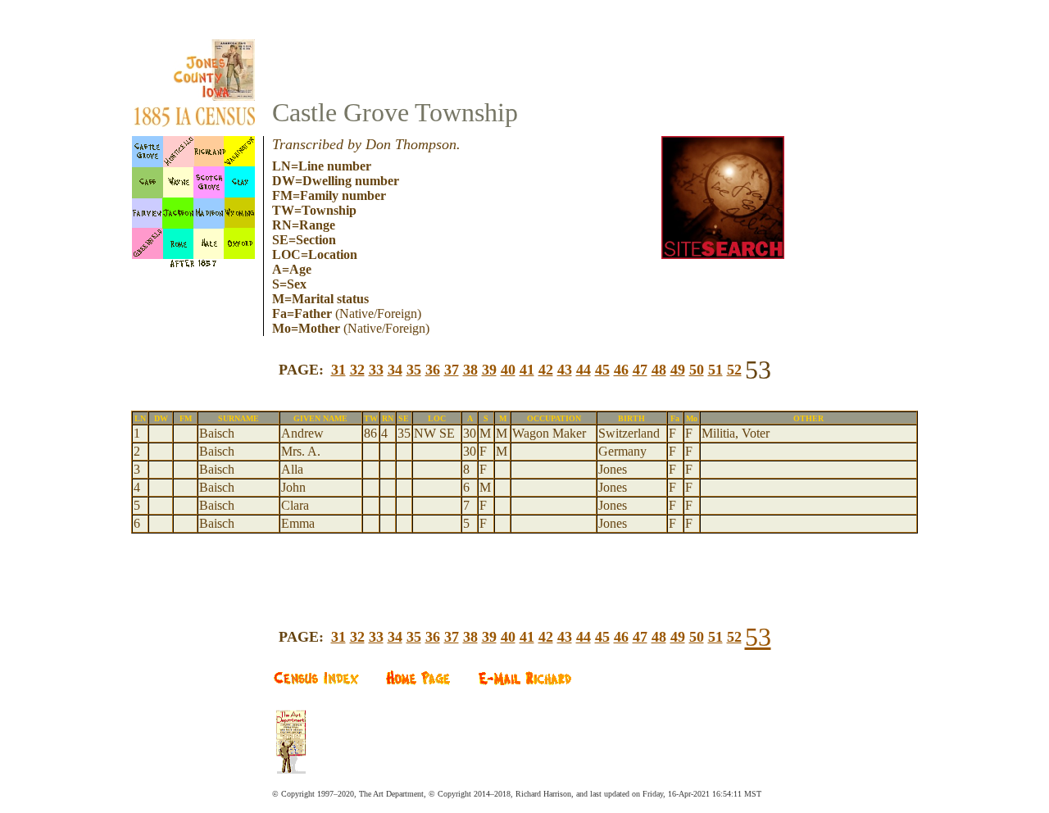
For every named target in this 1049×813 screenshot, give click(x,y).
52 (734, 369)
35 (413, 369)
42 (545, 369)
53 (758, 637)
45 (602, 369)
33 (376, 369)
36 (432, 369)
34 (395, 369)
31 (338, 369)
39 (489, 369)
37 (451, 369)
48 (659, 369)
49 (677, 369)
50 (696, 369)
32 (357, 369)
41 (527, 369)
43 (564, 369)
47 (640, 369)
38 (470, 369)
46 (621, 369)
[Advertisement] (524, 560)
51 (715, 369)
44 (583, 369)
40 (508, 369)
